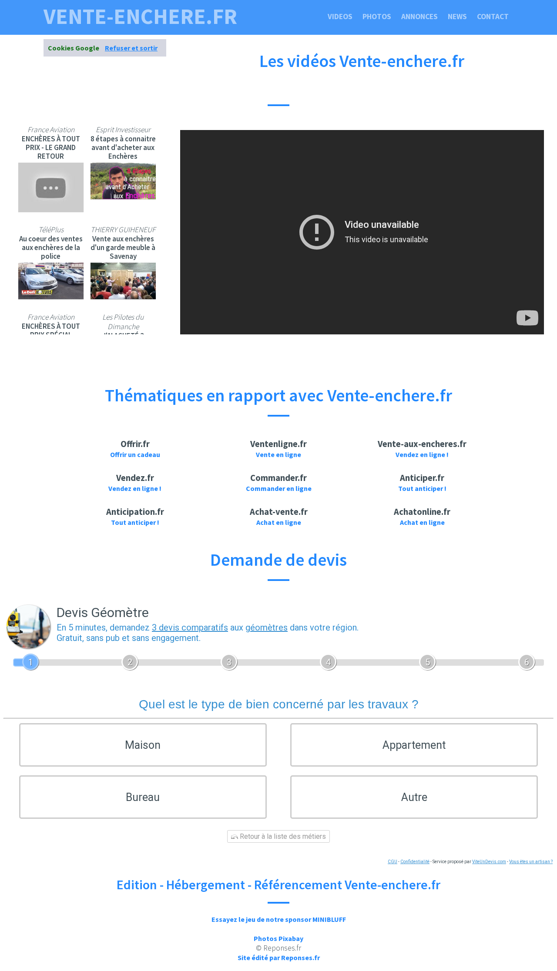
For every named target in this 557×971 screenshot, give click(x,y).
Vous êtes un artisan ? (531, 861)
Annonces (419, 16)
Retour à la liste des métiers (282, 836)
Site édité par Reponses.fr (279, 957)
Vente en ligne (278, 454)
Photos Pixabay (278, 938)
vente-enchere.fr (140, 16)
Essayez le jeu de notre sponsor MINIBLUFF (278, 919)
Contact (493, 16)
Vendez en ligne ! (422, 454)
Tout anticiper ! (422, 488)
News (457, 16)
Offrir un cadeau (135, 454)
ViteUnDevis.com (489, 861)
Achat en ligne (278, 522)
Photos (376, 16)
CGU (392, 861)
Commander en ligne (279, 488)
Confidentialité (414, 861)
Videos (340, 16)
